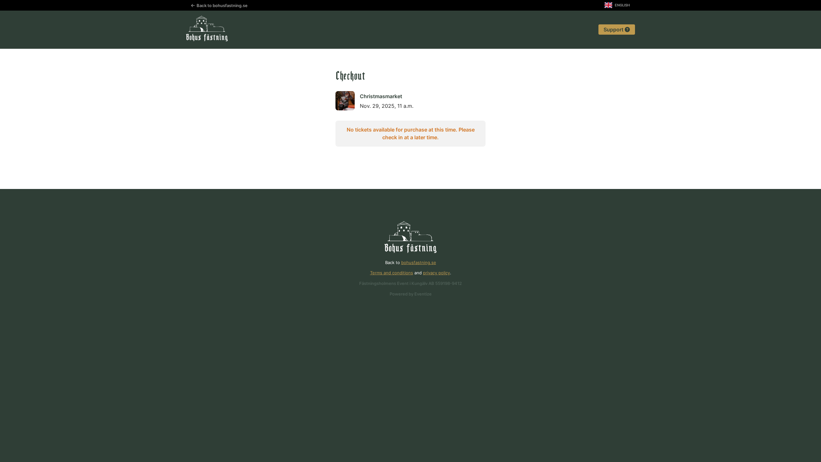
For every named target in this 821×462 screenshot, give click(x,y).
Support (614, 29)
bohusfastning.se (418, 262)
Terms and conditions (391, 272)
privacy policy (436, 272)
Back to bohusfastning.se (221, 5)
